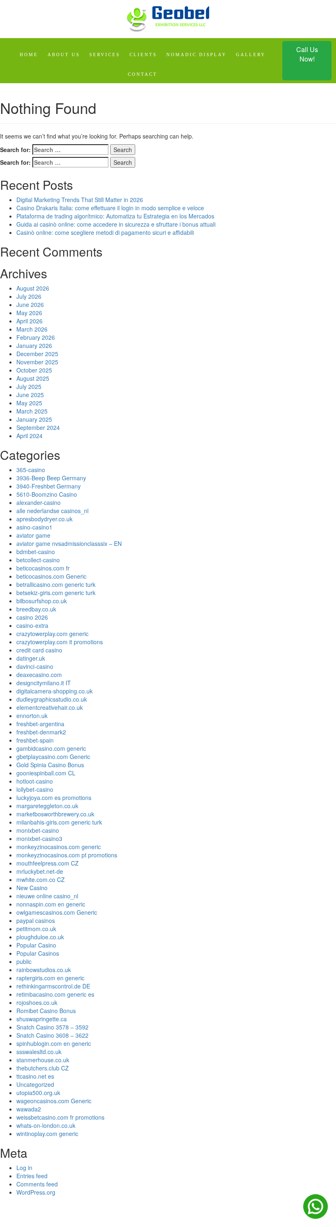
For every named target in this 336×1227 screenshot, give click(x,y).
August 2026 (32, 288)
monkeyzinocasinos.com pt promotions (66, 855)
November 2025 (37, 362)
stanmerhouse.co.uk (42, 1060)
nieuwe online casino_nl (47, 896)
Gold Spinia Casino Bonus (50, 765)
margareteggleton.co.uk (47, 806)
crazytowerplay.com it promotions (59, 642)
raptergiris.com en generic (50, 978)
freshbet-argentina (40, 724)
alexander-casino (38, 502)
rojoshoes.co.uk (36, 1002)
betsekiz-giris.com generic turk (55, 593)
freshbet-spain (35, 740)
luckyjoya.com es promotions (53, 797)
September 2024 (38, 427)
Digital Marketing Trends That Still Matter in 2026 (79, 199)
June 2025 (30, 395)
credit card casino (39, 650)
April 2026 (29, 321)
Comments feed (37, 1184)
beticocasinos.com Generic (51, 576)
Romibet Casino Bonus (46, 1011)
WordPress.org (35, 1192)
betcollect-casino (38, 560)
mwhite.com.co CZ (40, 879)
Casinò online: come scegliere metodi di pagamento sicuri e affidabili (105, 232)
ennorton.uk (32, 715)
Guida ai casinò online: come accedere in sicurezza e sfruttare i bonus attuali (116, 224)
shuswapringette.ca (41, 1019)
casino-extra (32, 625)
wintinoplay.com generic (47, 1133)
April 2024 (29, 436)
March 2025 (32, 411)
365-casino (30, 470)
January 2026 (34, 345)
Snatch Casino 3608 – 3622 (52, 1035)
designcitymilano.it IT (43, 683)
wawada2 (28, 1109)
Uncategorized (35, 1084)
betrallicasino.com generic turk (55, 584)
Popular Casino (36, 945)
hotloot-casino (34, 781)
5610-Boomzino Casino (46, 494)
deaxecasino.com (39, 674)
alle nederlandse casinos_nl (52, 511)
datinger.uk (30, 658)
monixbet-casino (37, 830)
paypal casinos (35, 920)
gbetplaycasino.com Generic (53, 756)
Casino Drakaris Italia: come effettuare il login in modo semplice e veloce (110, 208)
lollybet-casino (34, 789)
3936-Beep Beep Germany (51, 478)
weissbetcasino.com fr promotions (60, 1117)
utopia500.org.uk (38, 1092)
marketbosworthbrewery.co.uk (55, 814)
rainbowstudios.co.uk (43, 970)
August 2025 (32, 378)
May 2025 (29, 403)
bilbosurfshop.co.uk (41, 601)
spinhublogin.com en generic (53, 1043)
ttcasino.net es (35, 1076)
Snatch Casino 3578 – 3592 (52, 1027)
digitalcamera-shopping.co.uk (54, 691)
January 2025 (34, 419)
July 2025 (28, 386)
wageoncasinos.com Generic (53, 1101)
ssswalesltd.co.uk (38, 1051)
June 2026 (30, 304)
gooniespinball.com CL (45, 773)
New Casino (32, 888)
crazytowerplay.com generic (52, 633)
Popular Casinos (37, 953)
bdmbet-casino (35, 552)
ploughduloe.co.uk (40, 937)
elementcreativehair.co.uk (49, 707)
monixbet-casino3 (39, 838)
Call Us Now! (307, 54)
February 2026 (35, 337)
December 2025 (37, 354)
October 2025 (34, 370)
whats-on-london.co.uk (45, 1125)
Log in (24, 1167)
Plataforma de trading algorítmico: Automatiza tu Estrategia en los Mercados (115, 216)
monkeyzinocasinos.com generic (58, 847)
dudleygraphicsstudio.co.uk (51, 699)
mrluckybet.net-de (39, 871)
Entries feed (32, 1176)
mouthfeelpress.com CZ (47, 863)
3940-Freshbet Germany (48, 486)
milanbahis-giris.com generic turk (59, 822)
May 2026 (29, 313)
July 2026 (28, 296)
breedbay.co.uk (36, 609)
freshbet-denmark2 (41, 732)
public (24, 961)
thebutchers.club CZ (42, 1068)
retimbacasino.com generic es (55, 994)
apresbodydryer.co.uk (44, 519)
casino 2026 (32, 617)
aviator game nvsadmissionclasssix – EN (69, 543)
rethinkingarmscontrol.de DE (53, 986)
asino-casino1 (34, 527)
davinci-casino (34, 666)
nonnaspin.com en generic (50, 904)
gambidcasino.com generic (51, 748)
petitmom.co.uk (36, 929)
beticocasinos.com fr (43, 568)
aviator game (33, 535)
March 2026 (32, 329)
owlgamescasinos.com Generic (56, 912)
